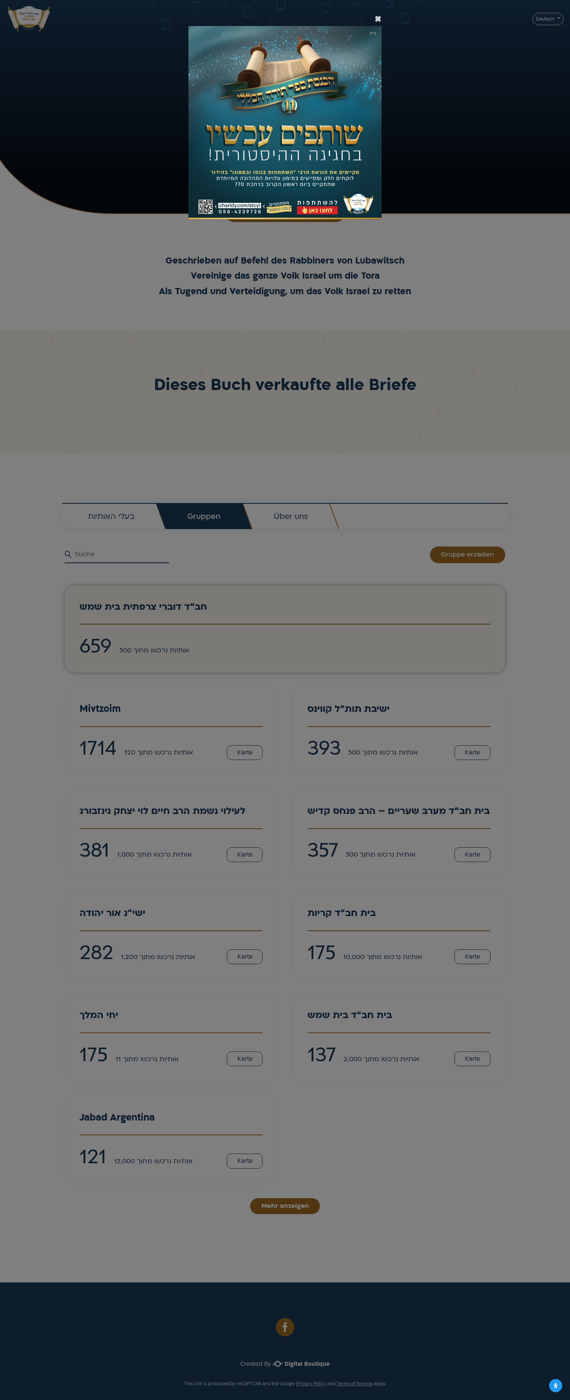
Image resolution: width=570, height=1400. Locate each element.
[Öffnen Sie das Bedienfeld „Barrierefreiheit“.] (555, 1385)
